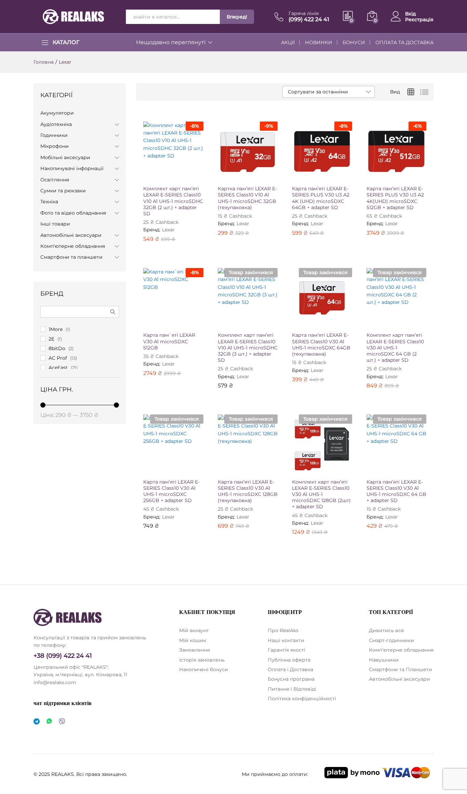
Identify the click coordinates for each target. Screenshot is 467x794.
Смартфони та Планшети (400, 669)
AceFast (58, 367)
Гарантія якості (286, 650)
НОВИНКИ (318, 42)
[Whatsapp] (49, 722)
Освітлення (54, 180)
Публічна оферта (289, 660)
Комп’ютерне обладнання (401, 650)
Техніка (49, 201)
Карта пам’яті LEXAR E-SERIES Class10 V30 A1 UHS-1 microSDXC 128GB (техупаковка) (248, 491)
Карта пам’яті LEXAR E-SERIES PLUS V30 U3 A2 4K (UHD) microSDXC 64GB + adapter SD (320, 197)
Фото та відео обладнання (73, 213)
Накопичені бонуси (203, 669)
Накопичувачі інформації (72, 168)
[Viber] (61, 722)
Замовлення (194, 650)
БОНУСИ (354, 42)
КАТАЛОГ (66, 42)
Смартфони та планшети (71, 257)
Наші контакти (286, 640)
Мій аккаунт (194, 630)
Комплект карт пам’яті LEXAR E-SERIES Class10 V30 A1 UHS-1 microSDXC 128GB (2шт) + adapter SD (321, 494)
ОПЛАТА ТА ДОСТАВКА (404, 42)
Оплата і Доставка (290, 669)
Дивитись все (386, 630)
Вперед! (237, 17)
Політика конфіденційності (302, 698)
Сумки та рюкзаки (63, 191)
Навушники (384, 660)
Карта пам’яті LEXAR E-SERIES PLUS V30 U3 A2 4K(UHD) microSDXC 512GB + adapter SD (395, 197)
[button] (148, 174)
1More (56, 329)
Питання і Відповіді (292, 689)
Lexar (168, 230)
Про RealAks (283, 630)
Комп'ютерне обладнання (72, 246)
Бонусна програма (291, 679)
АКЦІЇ (288, 42)
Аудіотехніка (56, 124)
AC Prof (58, 358)
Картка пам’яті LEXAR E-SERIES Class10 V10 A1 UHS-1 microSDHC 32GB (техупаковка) (247, 197)
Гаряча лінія (304, 13)
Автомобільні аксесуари (71, 235)
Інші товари (55, 224)
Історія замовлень (202, 660)
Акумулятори (57, 113)
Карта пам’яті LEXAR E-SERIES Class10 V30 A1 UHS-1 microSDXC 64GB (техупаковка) (321, 344)
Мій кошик (192, 640)
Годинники (54, 135)
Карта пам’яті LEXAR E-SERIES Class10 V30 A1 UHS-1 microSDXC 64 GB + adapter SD (396, 491)
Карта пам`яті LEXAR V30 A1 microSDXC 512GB (169, 341)
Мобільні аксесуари (65, 157)
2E (51, 339)
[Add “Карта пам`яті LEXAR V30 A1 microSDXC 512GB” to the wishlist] (178, 320)
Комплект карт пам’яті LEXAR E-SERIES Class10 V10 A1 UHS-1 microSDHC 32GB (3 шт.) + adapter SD (248, 347)
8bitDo (57, 348)
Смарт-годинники (391, 640)
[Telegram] (36, 722)
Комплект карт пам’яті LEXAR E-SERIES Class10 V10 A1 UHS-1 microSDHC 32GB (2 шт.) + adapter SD (173, 201)
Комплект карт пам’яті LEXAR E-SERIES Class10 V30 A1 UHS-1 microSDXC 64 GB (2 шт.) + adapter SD (395, 347)
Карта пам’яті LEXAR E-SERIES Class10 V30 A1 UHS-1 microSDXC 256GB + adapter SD (171, 491)
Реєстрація (419, 20)
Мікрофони (54, 146)
